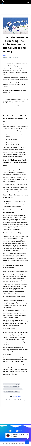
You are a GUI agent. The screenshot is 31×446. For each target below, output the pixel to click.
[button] (29, 2)
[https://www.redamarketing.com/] (2, 2)
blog (4, 55)
